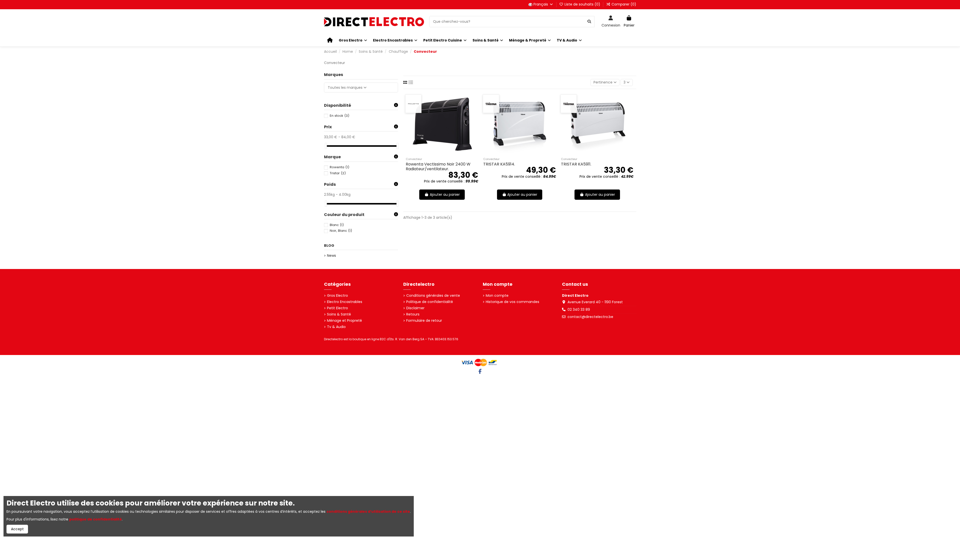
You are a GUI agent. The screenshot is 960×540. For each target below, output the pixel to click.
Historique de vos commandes (512, 302)
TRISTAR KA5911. (576, 164)
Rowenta (339, 167)
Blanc (337, 224)
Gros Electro (337, 295)
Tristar (338, 173)
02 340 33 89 (579, 309)
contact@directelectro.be (590, 316)
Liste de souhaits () (582, 4)
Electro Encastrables (344, 302)
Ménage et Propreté (344, 320)
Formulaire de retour (424, 320)
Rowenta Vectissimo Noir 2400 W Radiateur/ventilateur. (438, 166)
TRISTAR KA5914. (499, 164)
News (331, 255)
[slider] (326, 146)
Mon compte (497, 295)
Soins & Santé (339, 314)
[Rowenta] (413, 103)
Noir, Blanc (341, 230)
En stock (339, 115)
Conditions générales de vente (433, 295)
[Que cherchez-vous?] (589, 21)
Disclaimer (415, 308)
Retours (413, 314)
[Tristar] (491, 103)
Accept (17, 529)
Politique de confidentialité (429, 302)
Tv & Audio (336, 326)
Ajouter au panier (445, 194)
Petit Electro (337, 308)
